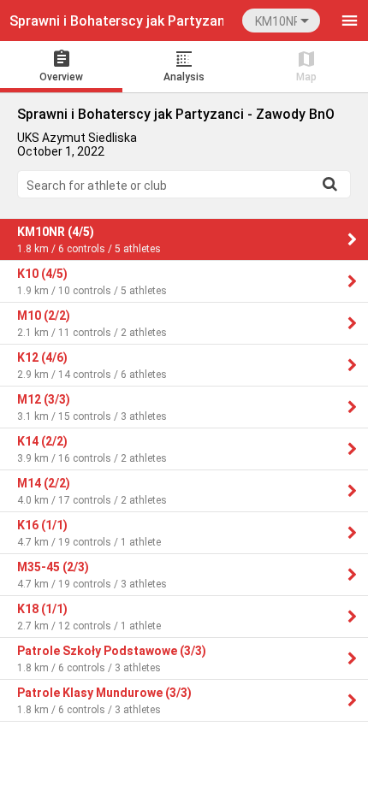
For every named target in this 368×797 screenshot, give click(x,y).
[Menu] (349, 20)
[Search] (329, 184)
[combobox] (281, 20)
